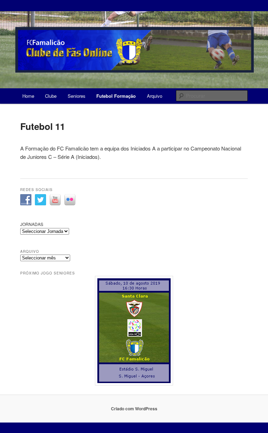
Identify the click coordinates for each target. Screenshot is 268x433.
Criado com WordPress (134, 408)
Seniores (76, 96)
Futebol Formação (116, 96)
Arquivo (154, 96)
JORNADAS (31, 224)
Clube (51, 96)
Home (28, 96)
